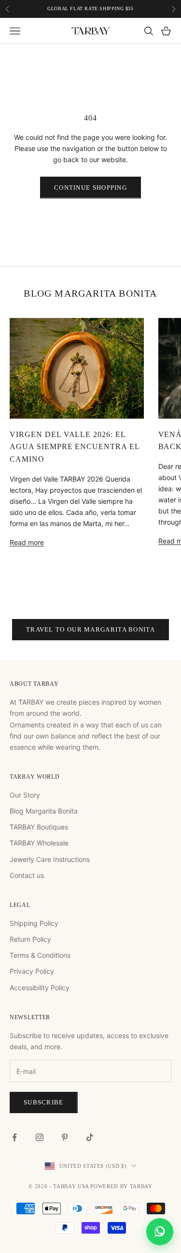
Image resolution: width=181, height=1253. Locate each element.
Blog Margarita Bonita (44, 811)
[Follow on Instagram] (39, 1137)
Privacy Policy (32, 971)
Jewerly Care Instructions (50, 859)
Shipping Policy (34, 923)
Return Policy (30, 939)
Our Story (25, 795)
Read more (27, 542)
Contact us (27, 875)
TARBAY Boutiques (39, 827)
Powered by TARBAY (121, 1186)
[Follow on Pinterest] (65, 1137)
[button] (159, 1231)
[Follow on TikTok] (90, 1137)
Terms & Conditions (40, 955)
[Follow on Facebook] (14, 1137)
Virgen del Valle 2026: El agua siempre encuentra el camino (74, 446)
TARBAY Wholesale (39, 843)
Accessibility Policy (40, 987)
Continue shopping (90, 187)
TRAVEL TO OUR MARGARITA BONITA (90, 629)
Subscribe (44, 1102)
